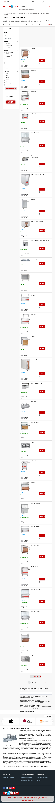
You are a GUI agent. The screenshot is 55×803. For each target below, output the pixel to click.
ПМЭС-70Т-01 (34, 633)
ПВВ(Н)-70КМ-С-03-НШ (36, 589)
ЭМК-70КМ (33, 91)
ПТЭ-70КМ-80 (34, 567)
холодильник (31, 9)
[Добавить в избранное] (39, 63)
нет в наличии (9, 45)
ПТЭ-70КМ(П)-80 (35, 545)
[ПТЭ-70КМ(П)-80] (25, 550)
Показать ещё (37, 676)
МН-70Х (33, 337)
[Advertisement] (36, 37)
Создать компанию (10, 102)
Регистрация (49, 1)
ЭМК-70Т (33, 482)
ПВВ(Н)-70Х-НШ (35, 422)
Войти (44, 1)
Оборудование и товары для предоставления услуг (28, 13)
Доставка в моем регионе (9, 53)
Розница (5, 24)
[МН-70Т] (25, 53)
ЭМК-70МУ (33, 401)
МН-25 (32, 274)
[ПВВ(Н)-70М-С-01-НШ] (25, 137)
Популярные (42, 24)
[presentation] (3, 721)
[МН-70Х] (25, 341)
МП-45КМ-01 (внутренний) (37, 174)
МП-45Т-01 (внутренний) (37, 359)
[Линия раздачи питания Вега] (25, 260)
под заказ (8, 47)
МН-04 (32, 655)
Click (7, 73)
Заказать (42, 60)
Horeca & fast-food (44, 13)
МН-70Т (33, 49)
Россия (7, 63)
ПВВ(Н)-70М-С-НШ (35, 611)
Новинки (34, 24)
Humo (7, 75)
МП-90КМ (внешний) (36, 114)
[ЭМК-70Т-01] (25, 74)
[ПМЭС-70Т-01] (25, 637)
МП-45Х (33, 199)
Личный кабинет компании (26, 780)
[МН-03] (25, 445)
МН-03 (32, 442)
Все (13, 24)
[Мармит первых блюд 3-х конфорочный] (25, 386)
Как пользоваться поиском (9, 779)
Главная (4, 13)
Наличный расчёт (9, 83)
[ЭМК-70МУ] (25, 405)
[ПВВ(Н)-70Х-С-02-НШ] (25, 508)
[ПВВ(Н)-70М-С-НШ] (25, 616)
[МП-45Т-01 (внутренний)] (25, 365)
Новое (7, 68)
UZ (5, 1)
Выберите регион (24, 693)
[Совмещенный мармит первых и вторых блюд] (25, 158)
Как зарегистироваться (8, 777)
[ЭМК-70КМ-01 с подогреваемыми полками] (25, 297)
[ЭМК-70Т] (25, 486)
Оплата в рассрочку (10, 85)
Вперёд (45, 682)
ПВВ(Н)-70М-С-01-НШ (36, 132)
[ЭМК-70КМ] (25, 96)
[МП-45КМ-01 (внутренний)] (25, 180)
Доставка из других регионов (10, 56)
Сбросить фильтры (11, 88)
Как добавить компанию (26, 777)
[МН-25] (25, 277)
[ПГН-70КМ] (25, 319)
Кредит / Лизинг (9, 81)
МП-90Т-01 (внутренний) (37, 221)
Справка (39, 780)
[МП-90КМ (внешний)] (25, 116)
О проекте (39, 779)
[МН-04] (25, 658)
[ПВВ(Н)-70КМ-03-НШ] (25, 529)
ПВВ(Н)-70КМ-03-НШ (36, 526)
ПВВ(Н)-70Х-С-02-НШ (36, 503)
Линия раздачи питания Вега (38, 259)
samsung (26, 9)
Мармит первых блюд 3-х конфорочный (37, 384)
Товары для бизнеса (11, 13)
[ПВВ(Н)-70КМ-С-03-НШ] (25, 594)
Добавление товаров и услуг (27, 779)
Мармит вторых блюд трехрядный (40, 240)
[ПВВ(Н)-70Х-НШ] (25, 426)
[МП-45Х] (25, 204)
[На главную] (13, 6)
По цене (28, 24)
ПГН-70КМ (33, 314)
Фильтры (11, 28)
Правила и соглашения (42, 777)
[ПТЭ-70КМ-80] (25, 571)
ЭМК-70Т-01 (34, 70)
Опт (10, 24)
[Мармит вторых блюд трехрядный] (25, 243)
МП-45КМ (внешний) (36, 461)
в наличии (8, 43)
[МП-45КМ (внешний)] (25, 465)
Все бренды (47, 716)
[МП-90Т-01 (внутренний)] (25, 224)
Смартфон (21, 9)
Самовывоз (8, 57)
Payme (7, 77)
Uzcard (7, 79)
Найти (49, 6)
